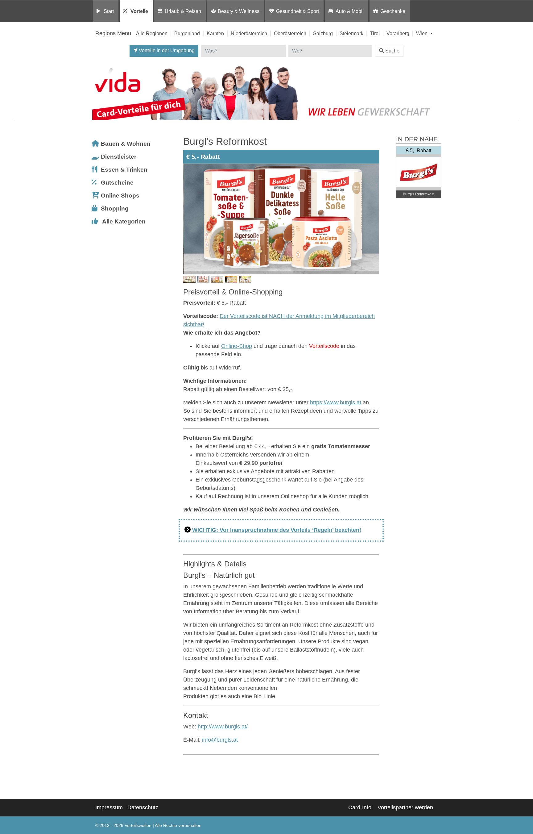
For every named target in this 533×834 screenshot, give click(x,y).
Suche (392, 50)
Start (109, 11)
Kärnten (215, 33)
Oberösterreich (290, 33)
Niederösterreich (249, 33)
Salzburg (323, 33)
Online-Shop (236, 346)
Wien (422, 33)
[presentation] (189, 219)
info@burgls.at (220, 740)
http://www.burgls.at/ (223, 726)
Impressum (109, 807)
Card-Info (359, 807)
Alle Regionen (151, 33)
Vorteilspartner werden (405, 807)
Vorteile (139, 11)
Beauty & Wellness (238, 11)
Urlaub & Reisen (183, 11)
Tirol (375, 33)
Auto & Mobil (350, 11)
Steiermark (351, 33)
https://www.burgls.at (335, 402)
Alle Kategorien (124, 221)
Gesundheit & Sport (297, 11)
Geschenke (392, 11)
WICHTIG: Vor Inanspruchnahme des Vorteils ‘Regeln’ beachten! (276, 530)
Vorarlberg (397, 33)
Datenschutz (142, 807)
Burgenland (187, 33)
